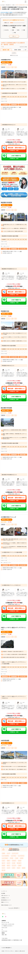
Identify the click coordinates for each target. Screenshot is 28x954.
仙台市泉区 (13, 855)
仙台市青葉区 (5, 858)
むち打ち (7, 30)
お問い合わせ (22, 951)
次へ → (14, 36)
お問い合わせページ (5, 895)
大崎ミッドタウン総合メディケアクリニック (13, 628)
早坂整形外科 (5, 311)
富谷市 (3, 863)
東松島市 (19, 863)
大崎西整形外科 (6, 60)
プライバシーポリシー (9, 951)
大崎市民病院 (5, 740)
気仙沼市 (14, 865)
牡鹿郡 (19, 865)
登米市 (3, 868)
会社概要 (3, 893)
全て (26, 49)
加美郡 (21, 858)
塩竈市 (8, 860)
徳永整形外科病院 (6, 408)
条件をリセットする (14, 55)
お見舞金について (5, 897)
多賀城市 (14, 860)
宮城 (13, 4)
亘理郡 (3, 853)
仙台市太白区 (15, 853)
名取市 (3, 860)
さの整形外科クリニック (8, 517)
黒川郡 (3, 870)
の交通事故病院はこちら (14, 844)
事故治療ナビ (8, 4)
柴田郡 (3, 865)
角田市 (18, 868)
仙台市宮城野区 (5, 855)
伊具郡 (11, 858)
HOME (3, 951)
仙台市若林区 (21, 855)
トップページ (4, 891)
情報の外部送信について (6, 905)
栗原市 (8, 865)
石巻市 (13, 868)
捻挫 (13, 30)
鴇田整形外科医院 (6, 202)
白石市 (8, 868)
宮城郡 (19, 860)
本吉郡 (13, 863)
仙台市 (8, 853)
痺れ (18, 30)
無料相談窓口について (6, 900)
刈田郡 (16, 858)
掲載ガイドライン (5, 902)
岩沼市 (8, 863)
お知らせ (17, 951)
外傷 (15, 32)
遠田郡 (23, 868)
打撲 (24, 30)
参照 (20, 107)
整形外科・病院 (6, 49)
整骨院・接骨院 (17, 49)
